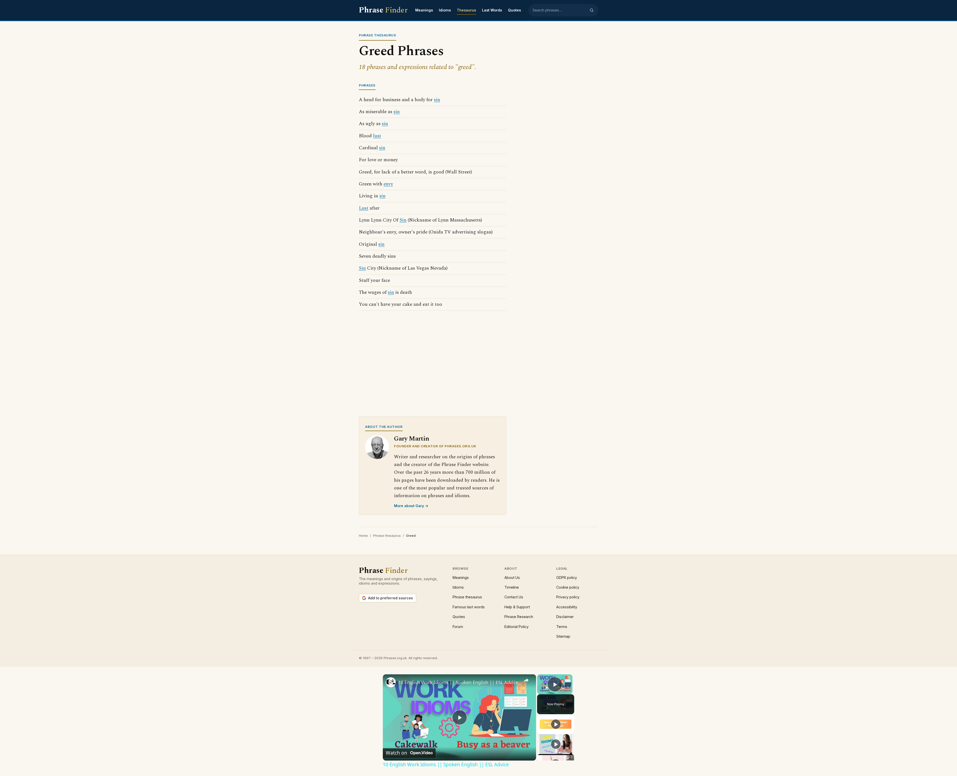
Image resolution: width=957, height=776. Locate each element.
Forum (458, 626)
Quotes (514, 10)
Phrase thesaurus (387, 536)
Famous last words (469, 607)
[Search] (591, 10)
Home (363, 536)
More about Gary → (411, 506)
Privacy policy (567, 597)
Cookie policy (567, 587)
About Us (512, 577)
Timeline (511, 587)
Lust (363, 208)
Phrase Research (518, 617)
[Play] (556, 724)
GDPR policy (566, 577)
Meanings (424, 10)
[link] (391, 682)
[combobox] (559, 10)
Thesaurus (466, 10)
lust (377, 136)
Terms (561, 626)
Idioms (445, 10)
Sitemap (563, 636)
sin (437, 99)
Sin (402, 220)
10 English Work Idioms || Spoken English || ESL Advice (458, 682)
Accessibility (566, 607)
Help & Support (517, 607)
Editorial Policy (516, 626)
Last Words (492, 10)
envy (388, 184)
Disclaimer (565, 617)
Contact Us (513, 597)
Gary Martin (411, 439)
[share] (526, 680)
